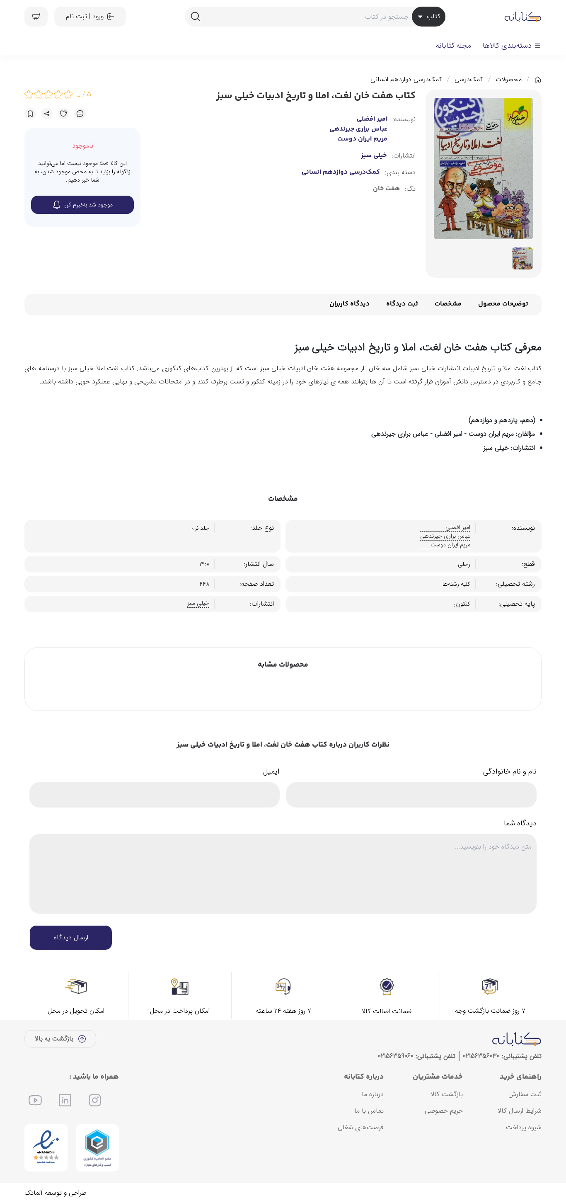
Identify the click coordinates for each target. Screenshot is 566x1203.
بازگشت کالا (447, 1094)
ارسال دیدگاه (71, 937)
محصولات (509, 80)
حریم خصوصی (444, 1111)
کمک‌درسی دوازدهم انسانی (406, 80)
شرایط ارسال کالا (520, 1111)
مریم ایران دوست (362, 139)
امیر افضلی (372, 119)
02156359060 (396, 1056)
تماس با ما (369, 1111)
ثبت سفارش (525, 1094)
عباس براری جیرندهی (358, 129)
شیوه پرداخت (524, 1127)
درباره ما (373, 1094)
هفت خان (386, 189)
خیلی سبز (374, 156)
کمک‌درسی (469, 80)
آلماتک (33, 1193)
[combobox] (314, 17)
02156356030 (481, 1056)
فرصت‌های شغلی (361, 1127)
